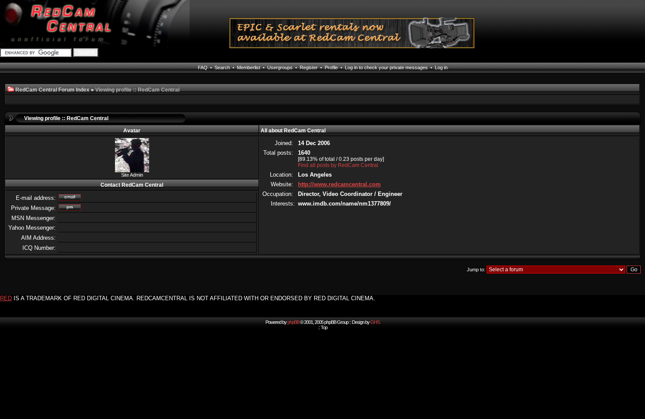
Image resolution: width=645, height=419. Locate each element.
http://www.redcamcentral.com (339, 184)
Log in (441, 67)
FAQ (203, 67)
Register (309, 67)
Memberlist (248, 67)
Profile (331, 67)
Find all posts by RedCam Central (338, 165)
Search (222, 67)
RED (6, 298)
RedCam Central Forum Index (52, 90)
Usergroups (280, 67)
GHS (375, 322)
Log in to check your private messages (386, 67)
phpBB (293, 322)
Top (324, 327)
